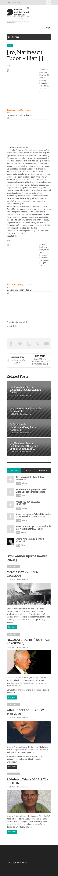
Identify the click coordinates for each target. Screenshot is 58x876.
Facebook (43, 470)
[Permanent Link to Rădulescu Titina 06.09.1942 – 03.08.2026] (29, 801)
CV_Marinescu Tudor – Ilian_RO (19, 115)
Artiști (10, 45)
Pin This (37, 343)
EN (47, 28)
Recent (29, 470)
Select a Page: (48, 2)
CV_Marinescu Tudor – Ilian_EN (19, 290)
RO (50, 28)
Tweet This (20, 343)
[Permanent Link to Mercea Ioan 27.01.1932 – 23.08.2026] (29, 594)
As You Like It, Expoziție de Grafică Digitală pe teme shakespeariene (31, 490)
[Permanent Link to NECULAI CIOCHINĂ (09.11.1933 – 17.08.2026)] (29, 662)
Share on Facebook (11, 343)
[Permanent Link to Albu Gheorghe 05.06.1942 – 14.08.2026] (29, 732)
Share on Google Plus (28, 343)
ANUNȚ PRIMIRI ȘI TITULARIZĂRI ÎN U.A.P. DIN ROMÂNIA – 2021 (33, 527)
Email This (46, 343)
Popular (14, 470)
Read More (11, 627)
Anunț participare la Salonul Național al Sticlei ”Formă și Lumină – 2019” (33, 515)
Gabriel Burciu (21, 863)
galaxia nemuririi (13, 566)
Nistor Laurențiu (22, 579)
